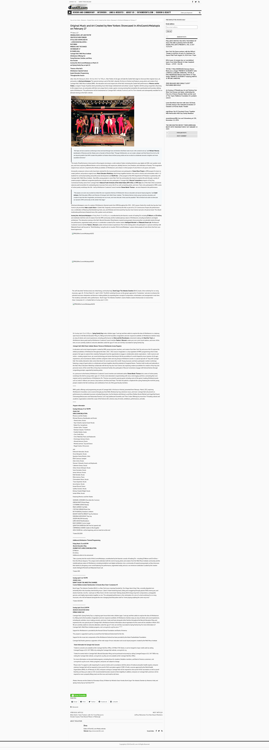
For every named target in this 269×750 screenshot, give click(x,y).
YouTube (133, 90)
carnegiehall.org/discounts (82, 661)
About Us (130, 12)
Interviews (102, 12)
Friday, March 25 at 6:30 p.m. (101, 215)
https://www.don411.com (96, 731)
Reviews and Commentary (84, 12)
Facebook (125, 90)
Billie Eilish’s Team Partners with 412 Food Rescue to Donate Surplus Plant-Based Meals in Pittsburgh (87, 716)
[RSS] (198, 1)
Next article (157, 712)
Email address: (170, 24)
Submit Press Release (85, 2)
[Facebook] (192, 1)
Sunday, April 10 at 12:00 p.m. (83, 333)
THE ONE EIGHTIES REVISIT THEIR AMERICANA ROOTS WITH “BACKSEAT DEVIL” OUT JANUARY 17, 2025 (181, 127)
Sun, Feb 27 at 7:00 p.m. (99, 79)
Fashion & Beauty (163, 12)
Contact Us (72, 2)
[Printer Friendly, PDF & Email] (78, 695)
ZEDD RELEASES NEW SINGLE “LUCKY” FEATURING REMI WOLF (178, 84)
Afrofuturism (123, 81)
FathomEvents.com (145, 12)
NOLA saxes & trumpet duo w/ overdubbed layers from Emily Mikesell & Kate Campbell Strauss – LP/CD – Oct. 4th (180, 62)
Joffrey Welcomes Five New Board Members (148, 715)
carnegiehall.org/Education (111, 627)
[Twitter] (195, 1)
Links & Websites (116, 12)
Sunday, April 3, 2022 (102, 300)
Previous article (77, 712)
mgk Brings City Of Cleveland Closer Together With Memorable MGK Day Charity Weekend (180, 112)
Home (78, 20)
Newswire (75, 707)
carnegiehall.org (122, 650)
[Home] (70, 12)
